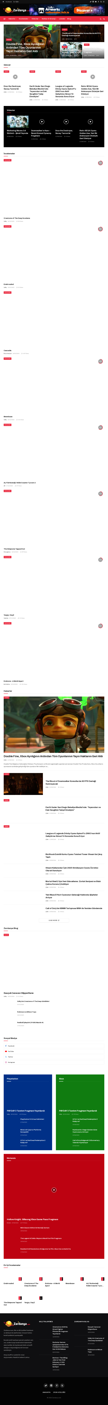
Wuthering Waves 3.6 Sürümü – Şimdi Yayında (71, 51)
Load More (53, 920)
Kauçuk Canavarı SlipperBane (19, 993)
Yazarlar (9, 1)
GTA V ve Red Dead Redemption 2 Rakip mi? (32, 1141)
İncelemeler (23, 19)
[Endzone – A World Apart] (54, 650)
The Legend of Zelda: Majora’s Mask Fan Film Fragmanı (40, 1238)
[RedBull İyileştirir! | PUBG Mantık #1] (9, 1025)
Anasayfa (46, 1392)
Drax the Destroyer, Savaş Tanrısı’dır (12, 87)
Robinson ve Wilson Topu (26, 1012)
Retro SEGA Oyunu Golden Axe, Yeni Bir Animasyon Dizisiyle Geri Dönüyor (92, 90)
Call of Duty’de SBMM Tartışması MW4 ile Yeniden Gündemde (74, 908)
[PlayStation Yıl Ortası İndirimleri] (12, 1122)
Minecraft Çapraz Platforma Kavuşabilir (30, 1131)
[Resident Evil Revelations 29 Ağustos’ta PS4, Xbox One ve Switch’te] (12, 1252)
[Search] (104, 19)
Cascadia (7, 350)
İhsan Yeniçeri (8, 353)
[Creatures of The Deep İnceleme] (54, 187)
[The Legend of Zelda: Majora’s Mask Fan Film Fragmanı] (12, 1241)
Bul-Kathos (7, 684)
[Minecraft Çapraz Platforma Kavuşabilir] (12, 1132)
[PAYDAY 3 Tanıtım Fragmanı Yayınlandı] (28, 1096)
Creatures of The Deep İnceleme (17, 218)
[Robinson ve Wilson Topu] (9, 1015)
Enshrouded (9, 284)
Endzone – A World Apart (13, 681)
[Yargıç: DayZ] (54, 584)
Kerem (9, 1223)
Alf (4, 486)
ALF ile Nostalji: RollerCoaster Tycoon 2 (20, 483)
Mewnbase (8, 417)
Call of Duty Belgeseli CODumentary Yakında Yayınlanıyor (86, 1141)
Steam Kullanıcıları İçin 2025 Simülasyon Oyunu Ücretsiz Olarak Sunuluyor (72, 869)
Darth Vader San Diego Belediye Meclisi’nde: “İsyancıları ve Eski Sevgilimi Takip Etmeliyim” (40, 91)
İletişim (16, 1)
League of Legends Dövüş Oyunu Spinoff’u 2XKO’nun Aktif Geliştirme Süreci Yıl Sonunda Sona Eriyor (65, 91)
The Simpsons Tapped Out (14, 549)
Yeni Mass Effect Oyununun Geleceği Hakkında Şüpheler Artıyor (72, 896)
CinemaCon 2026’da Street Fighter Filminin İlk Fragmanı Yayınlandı (60, 1330)
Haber (9, 39)
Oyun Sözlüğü (59, 1392)
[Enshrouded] (54, 253)
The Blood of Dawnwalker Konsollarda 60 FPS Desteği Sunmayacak (81, 34)
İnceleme (8, 160)
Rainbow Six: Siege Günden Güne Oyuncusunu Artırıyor (85, 1131)
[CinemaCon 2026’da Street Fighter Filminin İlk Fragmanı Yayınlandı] (45, 1330)
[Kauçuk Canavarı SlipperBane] (54, 962)
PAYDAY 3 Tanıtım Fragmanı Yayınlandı (26, 1111)
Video (64, 47)
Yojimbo (6, 618)
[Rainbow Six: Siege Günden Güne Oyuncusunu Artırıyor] (65, 1132)
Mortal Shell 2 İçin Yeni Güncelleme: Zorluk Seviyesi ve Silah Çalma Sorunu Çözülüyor (73, 882)
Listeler (62, 19)
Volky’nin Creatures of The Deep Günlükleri (33, 1001)
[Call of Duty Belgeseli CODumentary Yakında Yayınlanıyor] (65, 1143)
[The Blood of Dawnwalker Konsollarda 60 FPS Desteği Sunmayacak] (23, 784)
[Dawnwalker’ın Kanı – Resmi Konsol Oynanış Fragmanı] (42, 122)
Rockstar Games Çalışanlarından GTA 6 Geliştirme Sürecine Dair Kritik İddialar (60, 1346)
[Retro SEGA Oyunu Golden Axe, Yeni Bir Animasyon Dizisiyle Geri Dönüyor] (92, 76)
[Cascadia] (54, 319)
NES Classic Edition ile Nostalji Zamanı (34, 1228)
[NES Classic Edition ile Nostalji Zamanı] (12, 1230)
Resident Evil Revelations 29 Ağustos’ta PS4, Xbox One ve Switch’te (45, 1249)
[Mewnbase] (54, 385)
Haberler (12, 19)
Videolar (35, 19)
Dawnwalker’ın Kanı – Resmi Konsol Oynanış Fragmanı (93, 50)
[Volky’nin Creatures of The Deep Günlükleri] (9, 1004)
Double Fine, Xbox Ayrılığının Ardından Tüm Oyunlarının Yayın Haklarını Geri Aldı (25, 47)
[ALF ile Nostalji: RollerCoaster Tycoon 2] (54, 452)
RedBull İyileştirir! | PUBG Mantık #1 (30, 1022)
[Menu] (4, 19)
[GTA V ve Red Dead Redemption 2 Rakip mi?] (12, 1143)
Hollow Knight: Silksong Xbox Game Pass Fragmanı (32, 1219)
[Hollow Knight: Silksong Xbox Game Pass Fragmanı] (54, 1190)
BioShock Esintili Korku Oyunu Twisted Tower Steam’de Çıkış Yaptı (74, 855)
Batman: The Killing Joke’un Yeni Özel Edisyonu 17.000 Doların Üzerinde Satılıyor (60, 1362)
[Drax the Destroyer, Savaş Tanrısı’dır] (15, 76)
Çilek (7, 55)
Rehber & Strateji (49, 19)
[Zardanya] (16, 10)
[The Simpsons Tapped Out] (54, 518)
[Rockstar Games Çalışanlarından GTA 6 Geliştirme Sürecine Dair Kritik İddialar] (45, 1345)
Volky (5, 221)
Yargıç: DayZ (9, 615)
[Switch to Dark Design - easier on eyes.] (100, 19)
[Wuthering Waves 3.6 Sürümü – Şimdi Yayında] (17, 122)
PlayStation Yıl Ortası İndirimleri (32, 1119)
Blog (69, 19)
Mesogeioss (7, 552)
